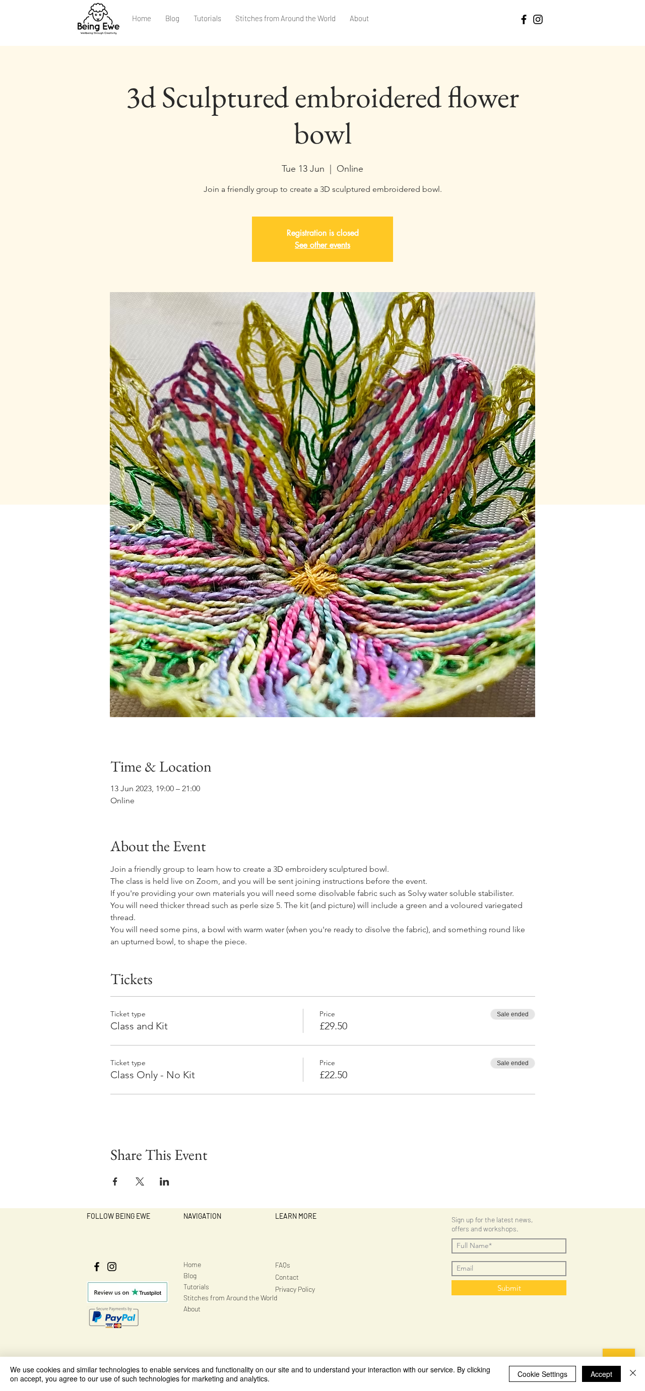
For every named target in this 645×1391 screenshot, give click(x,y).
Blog (190, 1275)
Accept (601, 1374)
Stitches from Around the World (230, 1297)
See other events (322, 245)
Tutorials (196, 1286)
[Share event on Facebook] (115, 1181)
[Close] (633, 1374)
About (192, 1308)
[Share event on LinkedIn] (164, 1181)
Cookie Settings (542, 1374)
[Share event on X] (140, 1181)
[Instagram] (538, 19)
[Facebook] (524, 19)
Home (192, 1264)
